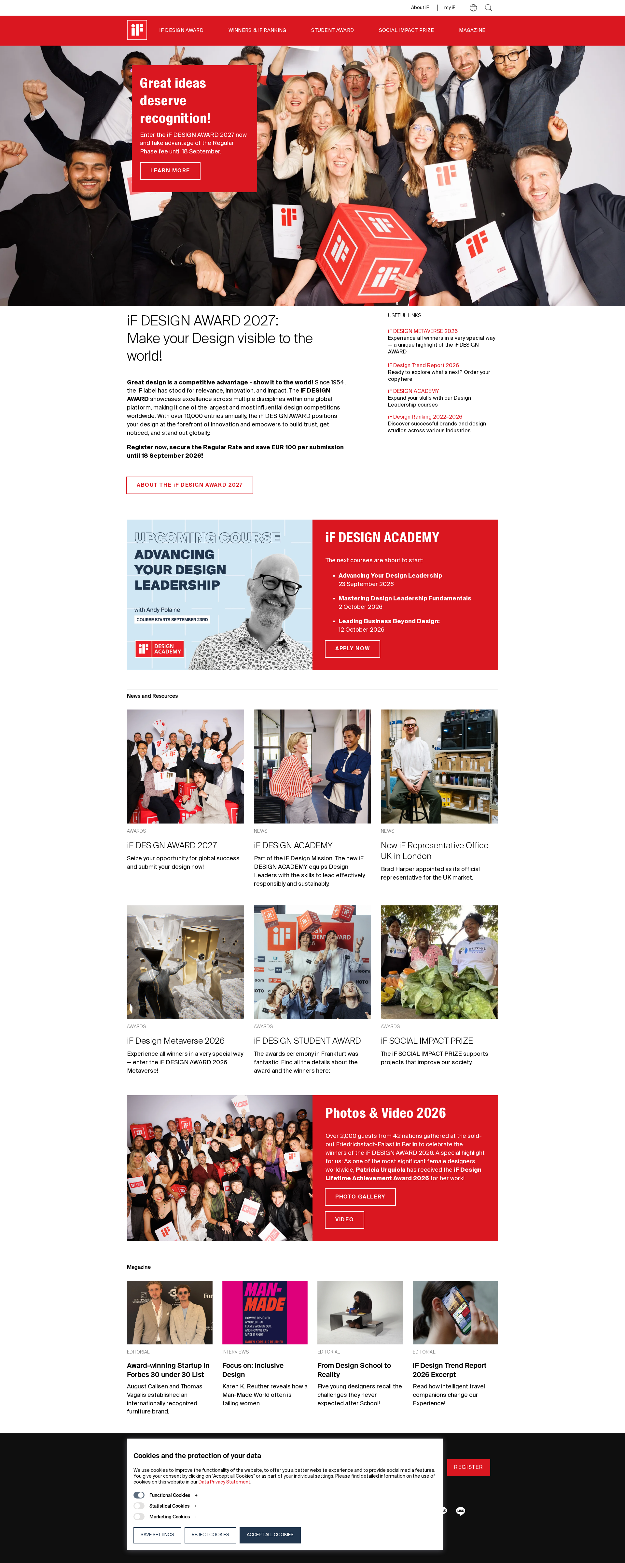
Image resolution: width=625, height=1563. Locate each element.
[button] (473, 8)
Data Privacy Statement (224, 1482)
